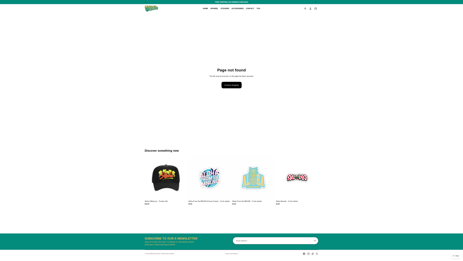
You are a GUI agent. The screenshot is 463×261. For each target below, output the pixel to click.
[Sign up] (314, 240)
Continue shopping (231, 85)
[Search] (305, 8)
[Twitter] (316, 253)
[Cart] (315, 8)
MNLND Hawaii (155, 253)
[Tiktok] (312, 253)
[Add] (183, 195)
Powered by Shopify (167, 253)
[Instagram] (308, 253)
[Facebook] (304, 253)
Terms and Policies (231, 254)
